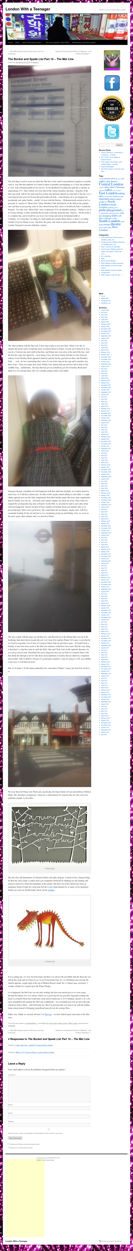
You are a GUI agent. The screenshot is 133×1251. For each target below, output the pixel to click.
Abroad (101, 179)
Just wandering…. (106, 256)
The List (48, 1014)
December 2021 (106, 441)
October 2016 (105, 587)
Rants (103, 258)
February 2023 (105, 408)
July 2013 (104, 678)
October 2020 (105, 474)
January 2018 (105, 551)
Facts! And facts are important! (110, 247)
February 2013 (105, 690)
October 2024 (105, 361)
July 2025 (104, 340)
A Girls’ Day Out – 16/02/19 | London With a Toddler (34, 1045)
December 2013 (106, 666)
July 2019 (104, 509)
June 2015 (104, 624)
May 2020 (104, 486)
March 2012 (105, 716)
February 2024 (105, 380)
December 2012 (106, 695)
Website (11, 1121)
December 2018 (106, 526)
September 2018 (106, 533)
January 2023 (105, 411)
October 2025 (105, 333)
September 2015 (106, 617)
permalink (11, 1025)
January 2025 (105, 354)
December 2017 (106, 554)
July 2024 (104, 369)
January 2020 (105, 495)
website (51, 890)
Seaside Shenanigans (107, 166)
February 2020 (105, 493)
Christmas (120, 187)
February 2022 (105, 437)
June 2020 (104, 483)
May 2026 (104, 317)
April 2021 (104, 460)
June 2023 (104, 399)
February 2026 (105, 324)
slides (114, 215)
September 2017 (106, 561)
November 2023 (106, 387)
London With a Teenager (27, 9)
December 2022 (106, 413)
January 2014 (105, 664)
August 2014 (105, 648)
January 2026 (105, 326)
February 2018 (105, 549)
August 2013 (105, 676)
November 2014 (106, 641)
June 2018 (104, 540)
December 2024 (106, 357)
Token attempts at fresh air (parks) (111, 270)
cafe (122, 178)
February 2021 (105, 465)
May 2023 (104, 401)
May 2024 (104, 373)
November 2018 (106, 528)
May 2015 (104, 627)
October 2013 (105, 671)
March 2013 (105, 687)
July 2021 (104, 453)
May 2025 (104, 345)
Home (10, 42)
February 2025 (105, 352)
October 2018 (105, 530)
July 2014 (104, 650)
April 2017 (104, 573)
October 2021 (105, 446)
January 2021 (105, 467)
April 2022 (104, 432)
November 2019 (106, 500)
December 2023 (106, 385)
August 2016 (105, 591)
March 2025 (105, 350)
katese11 (35, 62)
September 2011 (106, 730)
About (17, 42)
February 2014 (105, 662)
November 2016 (106, 584)
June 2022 (104, 427)
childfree (101, 187)
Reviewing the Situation (108, 261)
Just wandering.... (31, 1023)
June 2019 (104, 512)
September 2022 (106, 420)
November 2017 (106, 556)
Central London (111, 183)
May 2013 (104, 683)
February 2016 (105, 605)
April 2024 (104, 376)
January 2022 (105, 439)
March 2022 (105, 434)
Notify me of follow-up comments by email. (25, 1144)
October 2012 (105, 699)
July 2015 (104, 622)
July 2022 (104, 425)
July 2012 (104, 706)
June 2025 (104, 343)
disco (119, 190)
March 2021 (105, 462)
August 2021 (105, 451)
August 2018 (105, 535)
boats (115, 179)
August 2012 (105, 704)
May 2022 (104, 430)
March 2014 (105, 659)
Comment (12, 1075)
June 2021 (104, 455)
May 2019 (104, 514)
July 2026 (104, 312)
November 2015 (106, 612)
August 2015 (105, 619)
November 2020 (106, 472)
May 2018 (104, 542)
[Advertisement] (24, 1198)
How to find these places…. (32, 42)
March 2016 (105, 603)
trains (101, 227)
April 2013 (104, 685)
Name (10, 1105)
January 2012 (105, 720)
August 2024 (105, 366)
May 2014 (104, 655)
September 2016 (106, 589)
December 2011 (106, 723)
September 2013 (106, 673)
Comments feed (106, 301)
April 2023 (104, 404)
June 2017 (104, 568)
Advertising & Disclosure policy (84, 42)
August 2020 (105, 479)
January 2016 (105, 608)
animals (107, 178)
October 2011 (105, 727)
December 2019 (106, 498)
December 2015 (106, 610)
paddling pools (112, 207)
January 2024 (105, 383)
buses (119, 179)
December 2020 (106, 469)
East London (108, 192)
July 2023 (104, 397)
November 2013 (106, 669)
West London (73, 1023)
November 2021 (106, 444)
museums (104, 199)
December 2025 (106, 329)
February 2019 (105, 521)
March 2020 (105, 490)
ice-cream (113, 196)
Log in (103, 296)
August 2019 (105, 507)
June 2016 (104, 596)
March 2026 (105, 322)
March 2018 (105, 547)
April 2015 (104, 629)
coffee (108, 190)
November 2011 (106, 725)
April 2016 (104, 601)
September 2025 (106, 336)
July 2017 (104, 566)
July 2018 (104, 537)
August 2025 (105, 338)
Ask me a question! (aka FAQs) (57, 42)
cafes (102, 181)
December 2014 (106, 638)
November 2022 (106, 415)
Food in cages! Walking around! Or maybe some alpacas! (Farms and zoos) (112, 251)
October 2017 (105, 558)
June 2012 (104, 709)
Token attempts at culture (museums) (112, 263)
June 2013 (104, 680)
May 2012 (104, 711)
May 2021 (104, 458)
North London (63, 1023)
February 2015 (105, 634)
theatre (116, 223)
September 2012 (106, 702)
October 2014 (105, 643)
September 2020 (106, 476)
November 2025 (106, 331)
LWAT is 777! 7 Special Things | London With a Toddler (35, 1052)
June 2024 (104, 371)
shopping (106, 215)
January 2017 (105, 580)
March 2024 (105, 378)
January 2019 (105, 523)
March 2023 (105, 406)
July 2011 (104, 734)
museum (121, 196)
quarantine (104, 213)
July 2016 (104, 594)
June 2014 (104, 652)
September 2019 (106, 505)
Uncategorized (105, 272)
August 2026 (105, 310)
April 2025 (104, 347)
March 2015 (105, 631)
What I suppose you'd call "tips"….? (112, 275)
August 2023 (105, 394)
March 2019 (105, 519)
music (112, 199)
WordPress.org (105, 303)
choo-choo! (53, 1023)
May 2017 (104, 570)
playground (114, 210)
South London (109, 220)
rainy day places (114, 213)
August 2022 (105, 422)
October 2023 (105, 390)
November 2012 (106, 697)
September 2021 (106, 448)
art (47, 1023)
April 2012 (104, 713)
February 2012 (105, 718)
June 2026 (104, 315)
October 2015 (105, 615)
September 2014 (106, 645)
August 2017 (105, 563)
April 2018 (104, 544)
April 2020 (104, 488)
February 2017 (105, 577)
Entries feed (104, 298)
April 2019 (104, 516)
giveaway (106, 196)
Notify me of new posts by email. (21, 1148)
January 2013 (105, 692)
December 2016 (106, 582)
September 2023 (106, 392)
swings (106, 224)
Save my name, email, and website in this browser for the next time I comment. (35, 1133)
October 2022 (105, 418)
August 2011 (105, 732)
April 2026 (104, 319)
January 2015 (105, 636)
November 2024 (106, 359)
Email (10, 1113)
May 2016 (104, 598)
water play (107, 227)
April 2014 (104, 657)
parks (102, 209)
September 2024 (106, 364)
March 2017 (105, 575)
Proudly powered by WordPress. (112, 1241)
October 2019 (105, 502)
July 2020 (104, 481)
